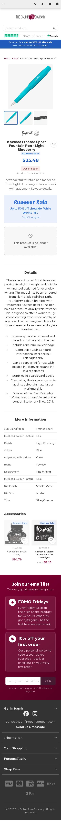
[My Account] (42, 4)
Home (7, 58)
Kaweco (17, 58)
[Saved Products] (50, 4)
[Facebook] (26, 713)
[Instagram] (35, 713)
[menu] (3, 4)
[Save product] (54, 144)
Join (48, 680)
